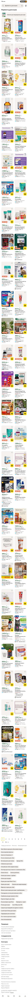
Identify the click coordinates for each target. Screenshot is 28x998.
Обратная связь (5, 983)
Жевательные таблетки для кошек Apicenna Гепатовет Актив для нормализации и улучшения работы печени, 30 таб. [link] (7, 801)
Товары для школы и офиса (7, 968)
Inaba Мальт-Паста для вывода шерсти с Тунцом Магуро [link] (20, 609)
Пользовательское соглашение (8, 981)
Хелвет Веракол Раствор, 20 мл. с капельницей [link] (6, 720)
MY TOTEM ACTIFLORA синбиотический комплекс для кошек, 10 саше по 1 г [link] (7, 282)
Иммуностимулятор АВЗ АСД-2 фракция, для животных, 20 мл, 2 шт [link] (7, 119)
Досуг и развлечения (6, 944)
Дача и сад (3, 964)
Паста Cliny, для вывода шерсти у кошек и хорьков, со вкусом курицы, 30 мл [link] (20, 774)
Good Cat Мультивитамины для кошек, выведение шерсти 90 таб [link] (7, 254)
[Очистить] (22, 6)
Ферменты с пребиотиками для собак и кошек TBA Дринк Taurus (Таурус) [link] (7, 392)
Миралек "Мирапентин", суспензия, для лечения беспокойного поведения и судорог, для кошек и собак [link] (7, 365)
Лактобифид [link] (18, 199)
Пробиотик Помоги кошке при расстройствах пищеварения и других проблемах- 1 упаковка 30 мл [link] (20, 664)
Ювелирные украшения (6, 978)
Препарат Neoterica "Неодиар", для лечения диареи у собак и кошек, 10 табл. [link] (20, 90)
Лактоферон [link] (5, 445)
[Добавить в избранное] (12, 19)
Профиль (25, 996)
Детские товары (5, 976)
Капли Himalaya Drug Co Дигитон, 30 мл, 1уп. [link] (20, 392)
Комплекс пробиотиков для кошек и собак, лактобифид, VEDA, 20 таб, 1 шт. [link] (20, 147)
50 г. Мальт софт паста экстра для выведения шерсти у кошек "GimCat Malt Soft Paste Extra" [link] (20, 471)
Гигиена (3, 950)
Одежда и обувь (5, 954)
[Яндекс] (12, 992)
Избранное (14, 996)
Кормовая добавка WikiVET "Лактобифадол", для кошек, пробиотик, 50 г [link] (7, 64)
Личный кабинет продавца (7, 926)
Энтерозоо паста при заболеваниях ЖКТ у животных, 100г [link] (20, 365)
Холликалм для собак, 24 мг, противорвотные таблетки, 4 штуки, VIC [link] (20, 173)
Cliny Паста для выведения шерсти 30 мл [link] (20, 38)
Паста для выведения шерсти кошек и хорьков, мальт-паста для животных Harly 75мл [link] (7, 311)
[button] (26, 6)
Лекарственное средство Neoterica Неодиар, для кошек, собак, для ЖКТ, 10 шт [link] (20, 801)
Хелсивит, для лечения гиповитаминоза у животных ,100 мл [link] (7, 664)
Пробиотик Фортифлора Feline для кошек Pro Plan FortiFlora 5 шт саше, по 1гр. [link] (20, 419)
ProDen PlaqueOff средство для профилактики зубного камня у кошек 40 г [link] (20, 446)
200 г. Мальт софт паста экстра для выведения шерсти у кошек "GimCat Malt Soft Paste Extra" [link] (20, 720)
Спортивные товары (6, 970)
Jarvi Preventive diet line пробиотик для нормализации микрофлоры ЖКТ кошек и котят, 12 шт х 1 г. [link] (20, 282)
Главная (3, 996)
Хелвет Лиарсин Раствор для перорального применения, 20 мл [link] (19, 828)
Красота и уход (4, 960)
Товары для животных (6, 972)
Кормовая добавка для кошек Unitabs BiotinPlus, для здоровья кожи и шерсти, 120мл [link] (7, 90)
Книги (2, 966)
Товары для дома (5, 956)
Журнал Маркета (5, 987)
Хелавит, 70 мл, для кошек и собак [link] (6, 828)
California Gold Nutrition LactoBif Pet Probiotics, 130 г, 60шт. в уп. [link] (7, 173)
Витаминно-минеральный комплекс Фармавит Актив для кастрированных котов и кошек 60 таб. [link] (20, 690)
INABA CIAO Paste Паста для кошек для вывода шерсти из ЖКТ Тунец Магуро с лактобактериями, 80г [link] (20, 311)
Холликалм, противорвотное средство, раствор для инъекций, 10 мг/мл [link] (7, 147)
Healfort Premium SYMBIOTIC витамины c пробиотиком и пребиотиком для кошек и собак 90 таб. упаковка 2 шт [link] (7, 498)
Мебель (3, 946)
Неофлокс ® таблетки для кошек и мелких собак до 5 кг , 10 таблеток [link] (20, 64)
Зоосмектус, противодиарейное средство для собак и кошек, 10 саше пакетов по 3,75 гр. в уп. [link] (7, 774)
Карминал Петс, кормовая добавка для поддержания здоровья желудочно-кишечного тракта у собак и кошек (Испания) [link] (7, 636)
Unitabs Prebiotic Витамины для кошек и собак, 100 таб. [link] (7, 38)
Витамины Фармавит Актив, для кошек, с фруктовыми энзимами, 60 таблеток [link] (20, 227)
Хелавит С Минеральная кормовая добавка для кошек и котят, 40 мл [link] (20, 497)
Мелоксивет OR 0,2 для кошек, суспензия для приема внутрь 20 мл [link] (20, 746)
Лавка (8, 996)
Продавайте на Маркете (7, 928)
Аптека (3, 958)
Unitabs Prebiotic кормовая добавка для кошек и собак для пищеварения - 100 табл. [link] (7, 690)
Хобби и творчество (6, 962)
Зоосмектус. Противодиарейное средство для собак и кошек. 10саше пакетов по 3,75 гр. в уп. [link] (20, 118)
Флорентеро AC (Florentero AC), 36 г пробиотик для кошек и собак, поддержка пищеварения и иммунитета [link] (7, 746)
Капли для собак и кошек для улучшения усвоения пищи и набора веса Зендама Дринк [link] (20, 528)
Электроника (4, 952)
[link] (11, 849)
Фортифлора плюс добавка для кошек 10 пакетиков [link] (20, 254)
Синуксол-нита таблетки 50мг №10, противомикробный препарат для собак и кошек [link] (7, 556)
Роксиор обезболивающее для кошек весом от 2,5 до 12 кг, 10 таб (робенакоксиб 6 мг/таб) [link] (20, 636)
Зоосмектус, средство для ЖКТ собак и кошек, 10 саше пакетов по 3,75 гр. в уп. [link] (7, 471)
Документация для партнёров (8, 930)
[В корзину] (12, 32)
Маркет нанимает (5, 985)
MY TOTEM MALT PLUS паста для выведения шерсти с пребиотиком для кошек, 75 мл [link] (7, 227)
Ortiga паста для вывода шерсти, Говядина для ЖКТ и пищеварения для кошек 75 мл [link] (20, 556)
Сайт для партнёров (6, 932)
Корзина (19, 996)
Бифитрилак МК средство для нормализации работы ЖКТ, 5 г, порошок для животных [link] (7, 609)
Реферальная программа (7, 938)
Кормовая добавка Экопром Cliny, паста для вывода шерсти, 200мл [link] (7, 200)
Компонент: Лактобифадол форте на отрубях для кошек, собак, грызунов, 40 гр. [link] (20, 583)
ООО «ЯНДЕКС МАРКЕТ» (11, 990)
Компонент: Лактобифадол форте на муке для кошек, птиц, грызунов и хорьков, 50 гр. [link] (7, 338)
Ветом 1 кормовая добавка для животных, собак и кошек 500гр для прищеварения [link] (7, 582)
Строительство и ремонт (7, 974)
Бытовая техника (5, 948)
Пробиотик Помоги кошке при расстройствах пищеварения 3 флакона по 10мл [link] (19, 338)
